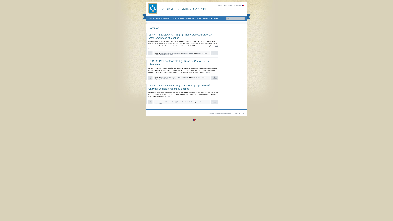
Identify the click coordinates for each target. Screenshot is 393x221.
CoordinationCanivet (187, 53)
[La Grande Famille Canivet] (152, 14)
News (178, 53)
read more (208, 72)
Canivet (199, 53)
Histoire (198, 18)
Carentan (204, 53)
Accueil (151, 18)
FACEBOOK (237, 113)
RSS (243, 113)
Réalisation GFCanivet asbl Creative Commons (220, 113)
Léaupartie (157, 54)
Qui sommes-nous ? (163, 18)
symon (172, 54)
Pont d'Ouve (163, 54)
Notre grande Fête (178, 18)
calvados (199, 102)
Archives (162, 53)
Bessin (194, 77)
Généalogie (190, 18)
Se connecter (237, 5)
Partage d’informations (210, 18)
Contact (220, 5)
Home (149, 23)
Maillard (165, 78)
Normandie (170, 78)
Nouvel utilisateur (228, 5)
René (168, 54)
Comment (214, 53)
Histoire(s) (174, 53)
